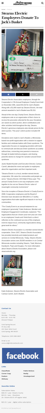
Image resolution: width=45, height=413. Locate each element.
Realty (26, 373)
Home (3, 9)
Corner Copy (6, 373)
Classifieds (6, 371)
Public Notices (29, 371)
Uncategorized (29, 376)
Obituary (5, 379)
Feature (9, 9)
